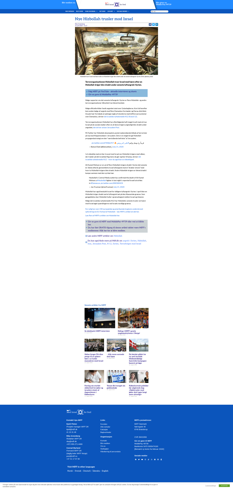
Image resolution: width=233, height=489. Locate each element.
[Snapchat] (158, 459)
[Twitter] (139, 459)
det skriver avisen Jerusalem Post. (106, 127)
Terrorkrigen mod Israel (130, 244)
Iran (89, 244)
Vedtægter (104, 449)
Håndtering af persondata (110, 451)
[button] (150, 24)
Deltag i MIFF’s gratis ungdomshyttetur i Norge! (129, 332)
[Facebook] (135, 459)
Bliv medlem (70, 11)
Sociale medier (122, 11)
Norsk (70, 471)
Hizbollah (118, 236)
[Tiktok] (148, 459)
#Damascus (95, 183)
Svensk (78, 471)
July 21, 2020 (118, 147)
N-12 (109, 244)
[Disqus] (116, 270)
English (105, 471)
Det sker (102, 11)
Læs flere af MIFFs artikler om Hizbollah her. (102, 215)
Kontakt (103, 440)
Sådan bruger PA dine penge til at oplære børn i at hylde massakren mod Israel (94, 357)
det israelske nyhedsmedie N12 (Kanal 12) (120, 116)
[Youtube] (142, 459)
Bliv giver (79, 11)
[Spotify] (155, 459)
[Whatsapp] (151, 459)
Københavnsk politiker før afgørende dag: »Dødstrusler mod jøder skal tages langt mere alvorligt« (138, 390)
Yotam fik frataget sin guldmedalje (116, 387)
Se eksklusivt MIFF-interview (97, 331)
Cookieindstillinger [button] (210, 485)
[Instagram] (145, 459)
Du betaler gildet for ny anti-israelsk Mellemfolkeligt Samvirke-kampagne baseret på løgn (137, 358)
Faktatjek (104, 429)
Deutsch (87, 471)
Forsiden (103, 424)
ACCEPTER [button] (224, 485)
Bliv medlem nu (68, 3)
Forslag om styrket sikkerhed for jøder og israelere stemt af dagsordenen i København (94, 390)
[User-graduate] (161, 459)
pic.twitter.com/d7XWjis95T (103, 143)
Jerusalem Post (99, 244)
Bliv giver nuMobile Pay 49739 (163, 4)
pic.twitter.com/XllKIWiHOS (112, 183)
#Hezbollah (101, 180)
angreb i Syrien (129, 241)
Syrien (116, 244)
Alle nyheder (105, 427)
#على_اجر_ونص (123, 143)
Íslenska (96, 471)
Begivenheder (105, 432)
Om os (102, 446)
